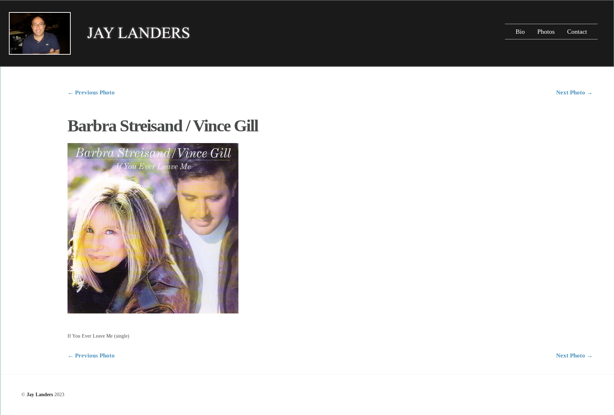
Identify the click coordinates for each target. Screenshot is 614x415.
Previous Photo (91, 92)
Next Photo (574, 92)
